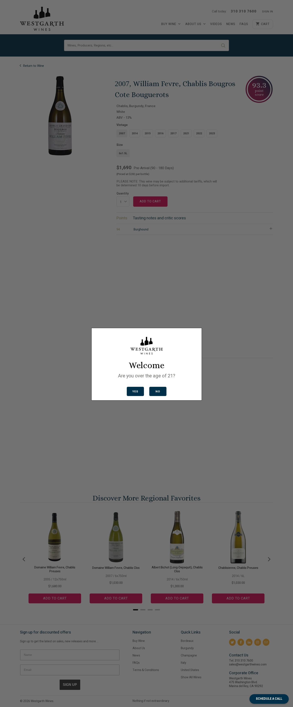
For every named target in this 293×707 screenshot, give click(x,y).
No (158, 391)
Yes (135, 391)
